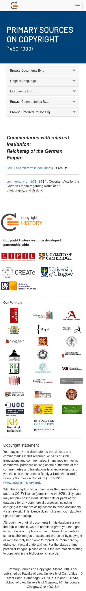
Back (10, 168)
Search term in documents (34, 168)
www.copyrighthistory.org (21, 482)
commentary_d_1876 (22, 181)
